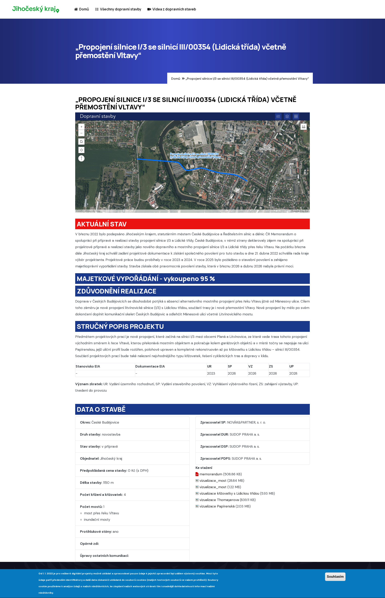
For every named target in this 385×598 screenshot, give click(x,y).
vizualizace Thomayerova (219, 500)
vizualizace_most (213, 480)
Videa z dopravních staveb (174, 9)
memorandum (211, 474)
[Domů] (36, 9)
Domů (84, 9)
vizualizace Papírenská (217, 506)
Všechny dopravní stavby (120, 9)
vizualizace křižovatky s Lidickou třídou (229, 493)
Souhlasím (335, 577)
